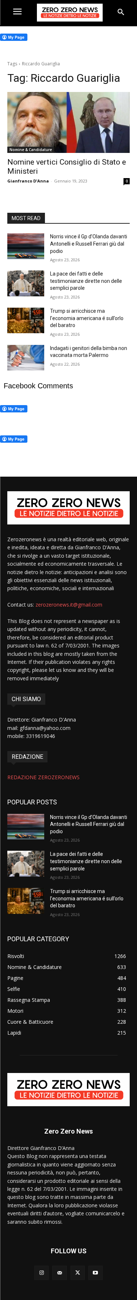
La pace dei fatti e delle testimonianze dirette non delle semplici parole (86, 281)
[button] (121, 12)
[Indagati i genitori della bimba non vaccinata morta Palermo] (25, 357)
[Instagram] (41, 1273)
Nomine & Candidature (30, 149)
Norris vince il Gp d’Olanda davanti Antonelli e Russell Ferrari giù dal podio (88, 244)
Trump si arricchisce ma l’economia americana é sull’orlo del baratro (86, 318)
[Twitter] (78, 1273)
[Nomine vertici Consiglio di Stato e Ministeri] (68, 122)
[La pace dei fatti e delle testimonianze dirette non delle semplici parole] (25, 283)
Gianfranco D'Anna (28, 181)
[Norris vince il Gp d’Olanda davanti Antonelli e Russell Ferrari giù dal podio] (25, 246)
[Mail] (59, 1273)
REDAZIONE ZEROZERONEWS (43, 777)
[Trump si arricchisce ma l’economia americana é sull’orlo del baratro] (25, 320)
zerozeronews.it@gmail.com (68, 604)
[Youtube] (95, 1273)
